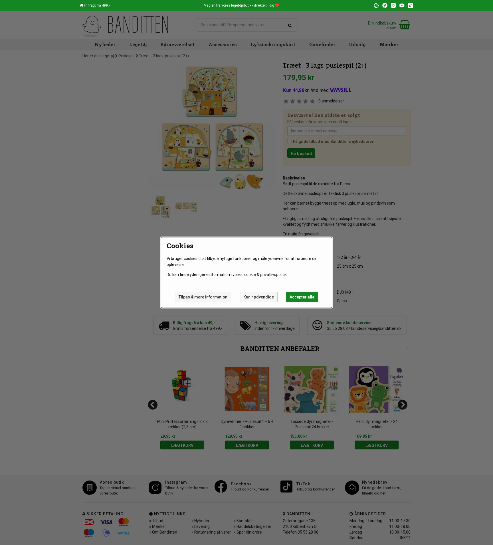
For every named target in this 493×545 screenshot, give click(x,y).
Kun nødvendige (258, 297)
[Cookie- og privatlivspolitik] (376, 5)
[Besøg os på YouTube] (402, 5)
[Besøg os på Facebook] (385, 5)
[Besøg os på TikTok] (410, 5)
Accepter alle (302, 297)
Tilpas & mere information (203, 297)
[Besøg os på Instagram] (393, 5)
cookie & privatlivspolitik (265, 274)
